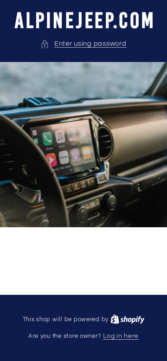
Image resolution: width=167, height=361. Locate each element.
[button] (83, 44)
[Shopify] (127, 319)
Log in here (121, 336)
